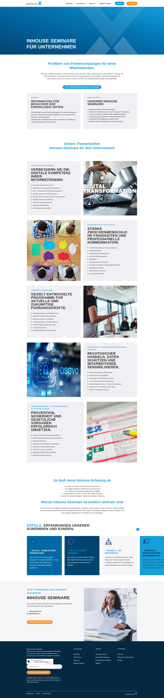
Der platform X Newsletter (103, 660)
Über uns (120, 654)
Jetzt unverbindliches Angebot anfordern (82, 87)
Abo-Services (81, 3)
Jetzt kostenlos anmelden (38, 672)
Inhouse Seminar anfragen (40, 622)
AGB (38, 693)
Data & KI (92, 3)
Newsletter (131, 3)
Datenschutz (47, 693)
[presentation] (133, 529)
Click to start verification (42, 662)
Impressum (30, 693)
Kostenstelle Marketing (102, 657)
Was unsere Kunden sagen (125, 657)
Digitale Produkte (105, 3)
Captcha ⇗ (49, 663)
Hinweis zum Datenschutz (33, 682)
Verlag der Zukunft (101, 654)
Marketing (69, 3)
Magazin (119, 3)
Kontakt (119, 660)
